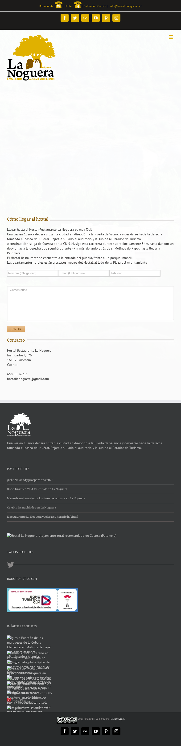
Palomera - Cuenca (95, 6)
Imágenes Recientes (22, 626)
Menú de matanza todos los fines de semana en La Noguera (46, 498)
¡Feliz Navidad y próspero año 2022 (30, 480)
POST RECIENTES (18, 469)
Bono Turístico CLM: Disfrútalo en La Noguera (37, 489)
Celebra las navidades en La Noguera (31, 507)
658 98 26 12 (17, 374)
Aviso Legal (118, 718)
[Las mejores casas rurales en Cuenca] (61, 535)
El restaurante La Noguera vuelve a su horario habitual (42, 516)
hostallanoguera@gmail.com (28, 379)
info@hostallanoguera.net (126, 6)
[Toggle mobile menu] (171, 37)
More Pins (19, 700)
